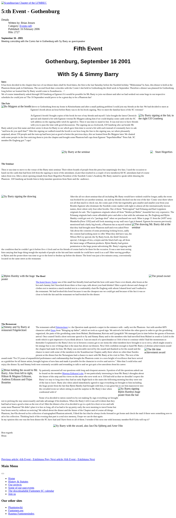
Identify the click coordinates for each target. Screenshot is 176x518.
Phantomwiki (15, 507)
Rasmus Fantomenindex (21, 513)
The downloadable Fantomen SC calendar (31, 490)
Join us (12, 493)
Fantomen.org (15, 510)
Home (11, 478)
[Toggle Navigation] (2, 473)
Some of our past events (21, 487)
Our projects (15, 484)
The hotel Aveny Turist (46, 282)
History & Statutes (18, 481)
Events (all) (26, 25)
